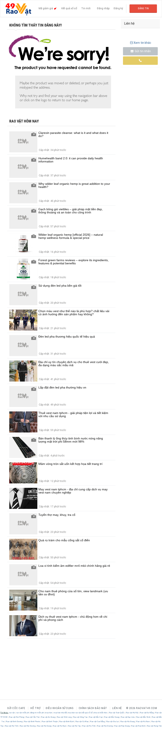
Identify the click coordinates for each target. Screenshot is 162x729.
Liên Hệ (117, 708)
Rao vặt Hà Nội (132, 713)
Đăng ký (118, 8)
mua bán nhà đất (60, 713)
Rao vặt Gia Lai (112, 721)
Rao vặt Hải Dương (27, 726)
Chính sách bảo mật (93, 708)
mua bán (48, 713)
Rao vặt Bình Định (66, 721)
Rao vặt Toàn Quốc (116, 713)
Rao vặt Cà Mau (82, 721)
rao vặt (12, 713)
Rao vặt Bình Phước (32, 721)
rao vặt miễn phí (22, 713)
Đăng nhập (103, 8)
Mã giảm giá (46, 8)
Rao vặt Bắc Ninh (143, 717)
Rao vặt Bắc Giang (112, 717)
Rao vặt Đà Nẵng (146, 713)
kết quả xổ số (87, 713)
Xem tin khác (142, 42)
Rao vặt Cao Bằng (97, 721)
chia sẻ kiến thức (101, 713)
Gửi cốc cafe (16, 708)
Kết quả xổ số (69, 8)
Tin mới (85, 8)
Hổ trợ (35, 708)
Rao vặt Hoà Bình (138, 726)
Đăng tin (143, 8)
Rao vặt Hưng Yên (154, 726)
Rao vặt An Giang (48, 717)
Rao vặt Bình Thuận (49, 721)
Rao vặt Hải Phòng (17, 717)
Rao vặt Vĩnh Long (64, 717)
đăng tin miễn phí (37, 713)
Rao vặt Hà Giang (127, 721)
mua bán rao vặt (74, 713)
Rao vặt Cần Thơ (32, 717)
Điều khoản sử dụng (59, 708)
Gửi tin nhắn (142, 51)
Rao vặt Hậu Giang (122, 726)
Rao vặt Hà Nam (143, 721)
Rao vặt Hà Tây (74, 726)
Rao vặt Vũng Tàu (80, 717)
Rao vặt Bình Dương (14, 721)
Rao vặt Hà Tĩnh (11, 726)
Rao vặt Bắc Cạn (96, 717)
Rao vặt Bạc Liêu (127, 717)
